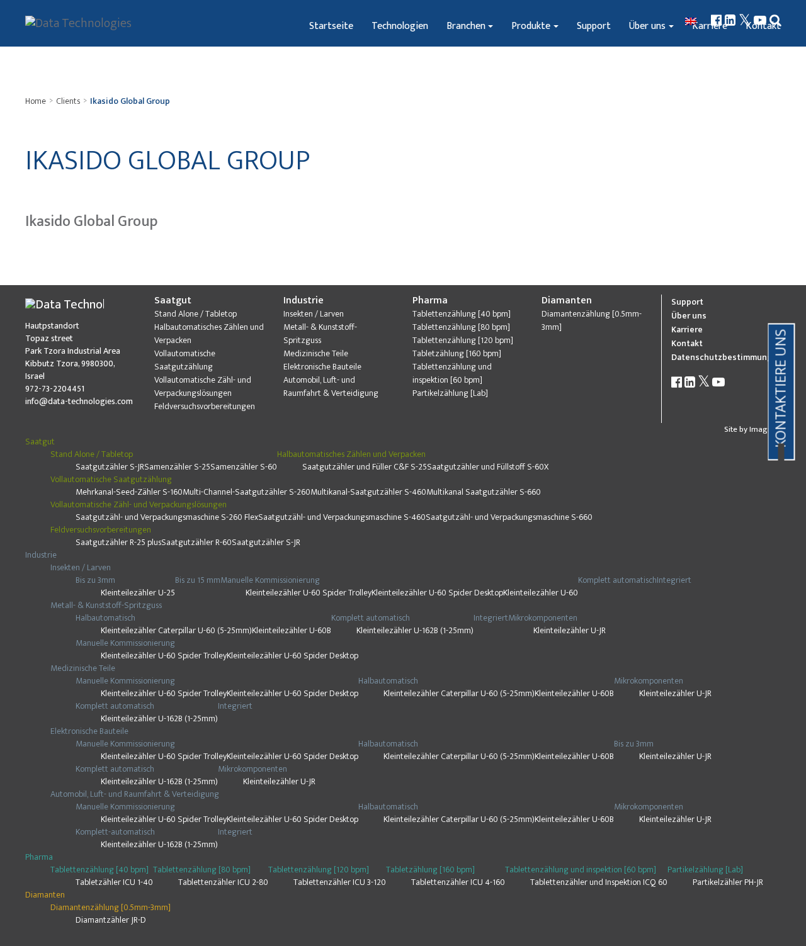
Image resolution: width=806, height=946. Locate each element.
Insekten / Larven (313, 314)
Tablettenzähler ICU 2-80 (223, 882)
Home (35, 101)
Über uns (647, 26)
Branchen (465, 26)
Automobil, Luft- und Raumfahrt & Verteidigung (330, 386)
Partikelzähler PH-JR (728, 882)
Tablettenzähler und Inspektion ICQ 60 (598, 882)
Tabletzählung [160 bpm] (456, 353)
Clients (68, 101)
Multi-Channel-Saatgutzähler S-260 (246, 492)
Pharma (430, 300)
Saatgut (172, 300)
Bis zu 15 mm (197, 580)
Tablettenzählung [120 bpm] (462, 340)
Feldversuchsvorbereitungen (204, 406)
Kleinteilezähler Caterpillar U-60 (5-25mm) (176, 630)
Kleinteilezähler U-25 (138, 592)
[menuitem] (692, 21)
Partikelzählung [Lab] (450, 393)
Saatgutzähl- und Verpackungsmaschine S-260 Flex (167, 517)
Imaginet (765, 429)
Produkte (530, 26)
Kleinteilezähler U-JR (569, 630)
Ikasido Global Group (130, 101)
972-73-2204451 (54, 388)
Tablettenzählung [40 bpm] (461, 314)
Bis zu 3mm (95, 580)
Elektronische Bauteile (322, 366)
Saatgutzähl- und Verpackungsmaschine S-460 (342, 517)
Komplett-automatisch (115, 832)
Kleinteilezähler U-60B (291, 630)
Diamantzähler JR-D (111, 920)
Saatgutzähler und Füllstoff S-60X (487, 466)
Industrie (303, 300)
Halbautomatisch (105, 618)
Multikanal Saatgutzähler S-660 (483, 492)
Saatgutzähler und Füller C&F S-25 (364, 466)
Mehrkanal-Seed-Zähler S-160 (129, 492)
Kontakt (687, 343)
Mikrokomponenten (542, 618)
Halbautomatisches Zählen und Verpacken (209, 333)
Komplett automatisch (617, 580)
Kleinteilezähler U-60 (540, 592)
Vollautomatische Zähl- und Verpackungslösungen (202, 386)
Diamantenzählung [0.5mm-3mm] (592, 320)
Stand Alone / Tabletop (195, 314)
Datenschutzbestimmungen (727, 357)
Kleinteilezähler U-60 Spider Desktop (437, 592)
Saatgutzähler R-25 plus (118, 542)
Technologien (400, 26)
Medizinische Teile (315, 353)
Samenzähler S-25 (177, 466)
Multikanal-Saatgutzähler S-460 (368, 492)
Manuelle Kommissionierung (270, 580)
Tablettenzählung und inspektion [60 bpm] (452, 373)
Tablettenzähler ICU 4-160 (458, 882)
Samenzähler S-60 (243, 466)
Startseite (331, 26)
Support (594, 26)
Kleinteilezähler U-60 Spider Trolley (309, 592)
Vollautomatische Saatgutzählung (184, 360)
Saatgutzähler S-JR (110, 466)
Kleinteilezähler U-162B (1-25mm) (415, 630)
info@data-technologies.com (79, 401)
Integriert (674, 580)
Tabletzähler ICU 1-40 (114, 882)
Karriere (687, 329)
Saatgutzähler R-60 (196, 542)
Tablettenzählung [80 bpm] (461, 327)
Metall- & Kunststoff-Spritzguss (320, 333)
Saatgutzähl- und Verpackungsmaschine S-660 (509, 517)
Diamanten (567, 300)
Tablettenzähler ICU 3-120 (339, 882)
